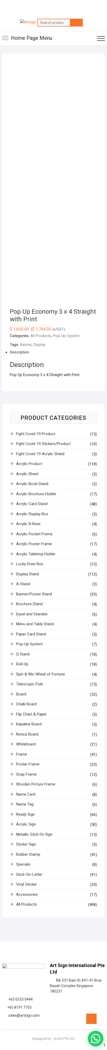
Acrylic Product (29, 463)
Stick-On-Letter (29, 874)
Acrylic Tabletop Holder (36, 554)
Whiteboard (26, 744)
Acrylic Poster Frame (34, 544)
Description (19, 352)
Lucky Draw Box (29, 564)
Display (39, 344)
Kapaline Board (29, 724)
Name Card (25, 794)
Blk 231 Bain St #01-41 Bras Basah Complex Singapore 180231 (76, 985)
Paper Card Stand (31, 634)
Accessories (27, 894)
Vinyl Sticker (26, 884)
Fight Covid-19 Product (35, 433)
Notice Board (27, 734)
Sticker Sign (26, 844)
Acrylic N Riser (28, 523)
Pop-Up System (66, 335)
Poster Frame (27, 764)
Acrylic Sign (26, 824)
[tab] (49, 352)
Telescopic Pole (29, 684)
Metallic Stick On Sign (34, 834)
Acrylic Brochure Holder (36, 494)
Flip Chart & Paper (31, 714)
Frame (21, 754)
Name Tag (25, 804)
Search (76, 23)
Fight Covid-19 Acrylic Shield (40, 454)
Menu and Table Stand (35, 624)
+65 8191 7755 (19, 1007)
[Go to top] (91, 1019)
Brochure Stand (29, 604)
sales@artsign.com (23, 1015)
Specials (23, 864)
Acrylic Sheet (27, 474)
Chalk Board (26, 704)
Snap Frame (26, 774)
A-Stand (23, 584)
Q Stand (23, 654)
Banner (26, 344)
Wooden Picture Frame (35, 784)
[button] (95, 1038)
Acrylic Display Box (32, 514)
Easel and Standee (32, 614)
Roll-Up (22, 664)
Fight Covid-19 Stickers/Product (43, 443)
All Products (40, 335)
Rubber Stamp (28, 854)
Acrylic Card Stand (32, 503)
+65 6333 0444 (20, 999)
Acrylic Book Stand (32, 483)
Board (21, 694)
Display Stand (27, 574)
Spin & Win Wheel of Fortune (40, 674)
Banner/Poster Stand (34, 594)
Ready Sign (25, 814)
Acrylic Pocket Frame (34, 534)
